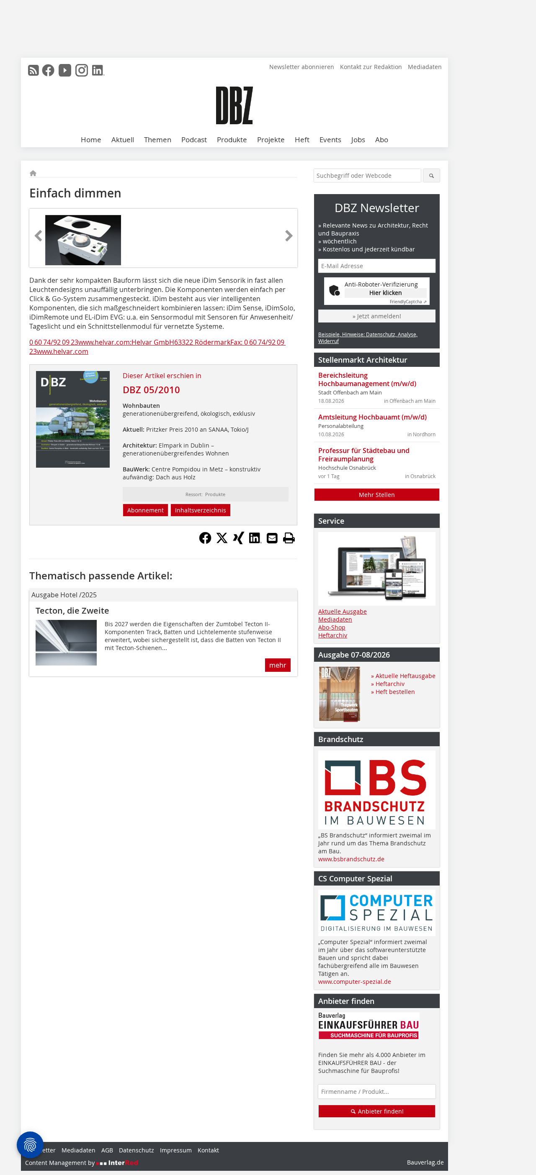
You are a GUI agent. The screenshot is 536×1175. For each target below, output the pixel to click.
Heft (302, 139)
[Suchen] (431, 175)
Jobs (358, 139)
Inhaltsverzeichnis (200, 510)
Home (91, 139)
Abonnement (145, 510)
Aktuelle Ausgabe (342, 611)
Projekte (271, 139)
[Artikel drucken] (289, 537)
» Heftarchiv (388, 684)
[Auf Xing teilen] (238, 541)
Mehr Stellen (377, 495)
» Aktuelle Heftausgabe (403, 676)
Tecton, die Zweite (72, 610)
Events (330, 139)
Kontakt (208, 1150)
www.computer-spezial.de (354, 982)
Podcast (194, 139)
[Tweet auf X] (222, 541)
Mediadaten (425, 67)
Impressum (176, 1150)
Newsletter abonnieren (301, 67)
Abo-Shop (331, 627)
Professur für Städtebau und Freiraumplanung (364, 454)
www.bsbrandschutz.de (351, 859)
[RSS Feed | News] (33, 70)
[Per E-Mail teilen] (272, 537)
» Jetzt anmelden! (377, 316)
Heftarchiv (332, 635)
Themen (157, 139)
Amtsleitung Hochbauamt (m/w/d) (372, 417)
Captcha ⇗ (408, 302)
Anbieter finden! (380, 1111)
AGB (107, 1150)
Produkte (232, 139)
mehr (277, 665)
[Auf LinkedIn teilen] (255, 541)
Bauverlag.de (425, 1162)
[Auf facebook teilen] (205, 541)
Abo (381, 139)
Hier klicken (385, 293)
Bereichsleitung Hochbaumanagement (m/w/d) (367, 379)
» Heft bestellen (393, 692)
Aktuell (122, 139)
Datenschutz (136, 1150)
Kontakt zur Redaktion (371, 67)
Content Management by (60, 1163)
